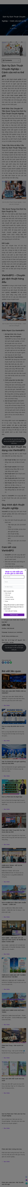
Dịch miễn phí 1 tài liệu (11, 611)
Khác (6, 601)
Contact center (9, 599)
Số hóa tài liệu (9, 597)
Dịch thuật (8, 593)
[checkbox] (4, 593)
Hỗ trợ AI (7, 595)
